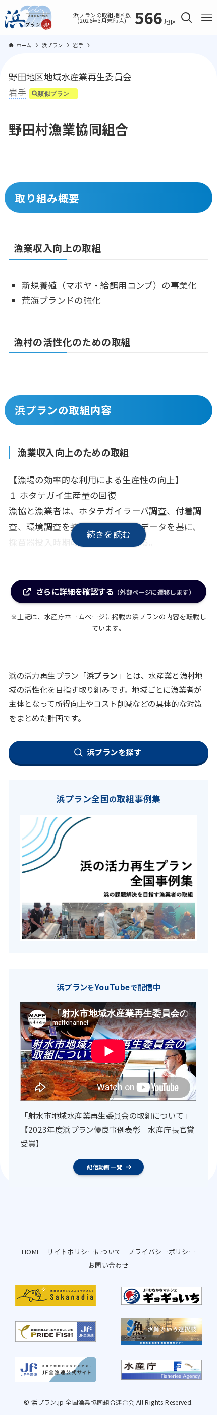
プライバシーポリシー (161, 1251)
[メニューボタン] (207, 17)
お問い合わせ (108, 1265)
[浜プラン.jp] (28, 17)
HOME (31, 1251)
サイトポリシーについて (84, 1251)
